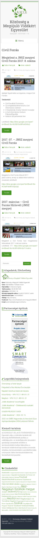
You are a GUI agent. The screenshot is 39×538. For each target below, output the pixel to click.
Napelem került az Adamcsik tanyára (15, 391)
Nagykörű (13, 501)
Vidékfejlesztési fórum (12, 508)
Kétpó (16, 494)
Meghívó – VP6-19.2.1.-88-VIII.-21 (14, 398)
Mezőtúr (11, 498)
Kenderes (25, 492)
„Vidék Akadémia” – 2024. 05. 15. (14, 415)
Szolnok (25, 154)
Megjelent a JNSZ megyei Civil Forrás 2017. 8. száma (19, 59)
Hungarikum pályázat (25, 484)
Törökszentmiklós (27, 506)
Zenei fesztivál (22, 508)
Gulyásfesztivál (27, 479)
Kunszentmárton (32, 492)
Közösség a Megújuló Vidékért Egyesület (19, 25)
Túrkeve (4, 508)
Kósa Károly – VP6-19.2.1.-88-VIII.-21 (15, 395)
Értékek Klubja (31, 508)
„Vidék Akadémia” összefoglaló (13, 402)
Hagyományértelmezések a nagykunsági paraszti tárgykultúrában (19, 482)
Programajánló (21, 501)
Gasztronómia (18, 479)
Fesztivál (23, 477)
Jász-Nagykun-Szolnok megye (15, 154)
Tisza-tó (10, 506)
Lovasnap (4, 499)
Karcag (19, 492)
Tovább (6, 461)
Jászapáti (4, 492)
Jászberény (12, 492)
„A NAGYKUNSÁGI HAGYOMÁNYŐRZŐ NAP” (20, 510)
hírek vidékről (25, 65)
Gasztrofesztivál (8, 479)
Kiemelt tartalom (11, 428)
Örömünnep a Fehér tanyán (12, 384)
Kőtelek (34, 496)
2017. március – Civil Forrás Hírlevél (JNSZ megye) (15, 205)
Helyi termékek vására (10, 484)
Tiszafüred (17, 506)
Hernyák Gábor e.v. (8, 523)
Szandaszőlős (10, 503)
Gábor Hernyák (9, 65)
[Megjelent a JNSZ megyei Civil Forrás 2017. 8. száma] (19, 76)
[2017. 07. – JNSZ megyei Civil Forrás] (19, 158)
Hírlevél (33, 484)
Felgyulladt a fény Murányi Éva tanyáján (16, 387)
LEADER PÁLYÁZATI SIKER (11, 411)
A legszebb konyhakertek (18, 475)
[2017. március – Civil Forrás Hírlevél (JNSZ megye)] (19, 224)
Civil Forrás (19, 70)
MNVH (18, 499)
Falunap (16, 477)
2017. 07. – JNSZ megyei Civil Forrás (17, 141)
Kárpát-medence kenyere (8, 494)
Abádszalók (5, 472)
